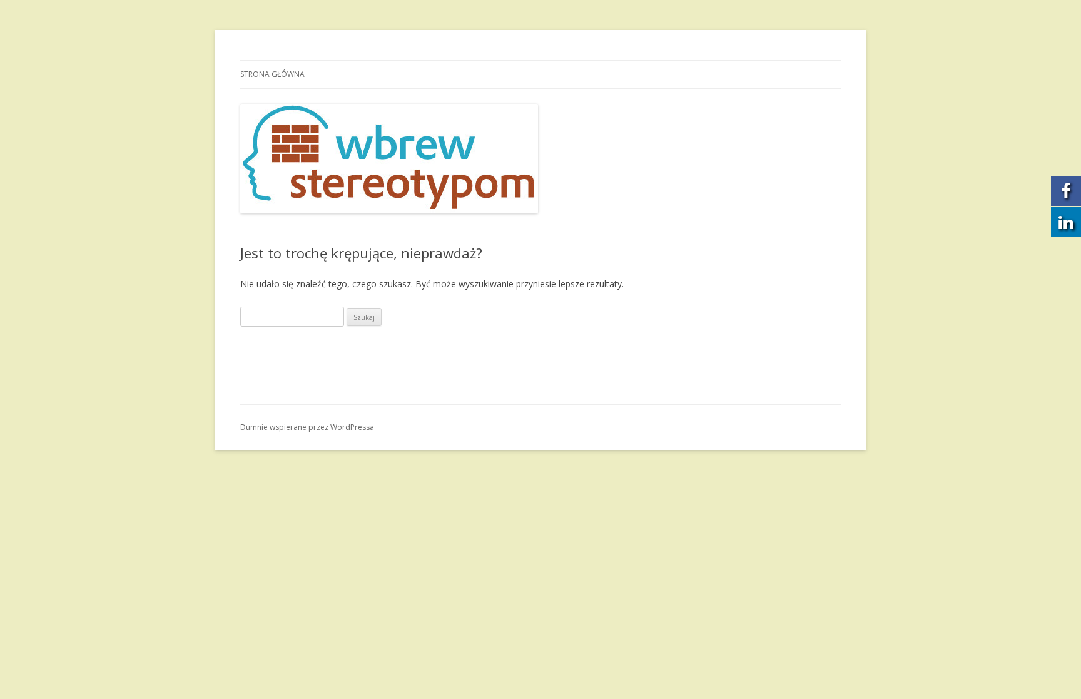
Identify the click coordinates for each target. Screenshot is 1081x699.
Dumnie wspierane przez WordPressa (307, 427)
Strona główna (272, 74)
